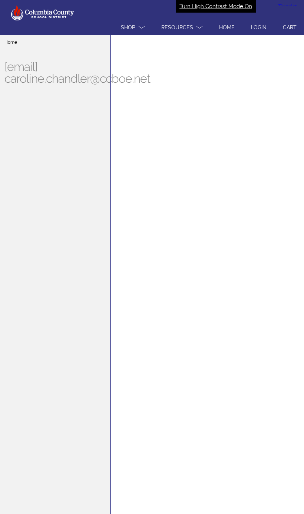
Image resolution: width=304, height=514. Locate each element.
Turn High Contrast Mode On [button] (215, 6)
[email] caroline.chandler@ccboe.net (77, 73)
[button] (132, 27)
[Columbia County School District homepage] (152, 17)
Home (10, 42)
